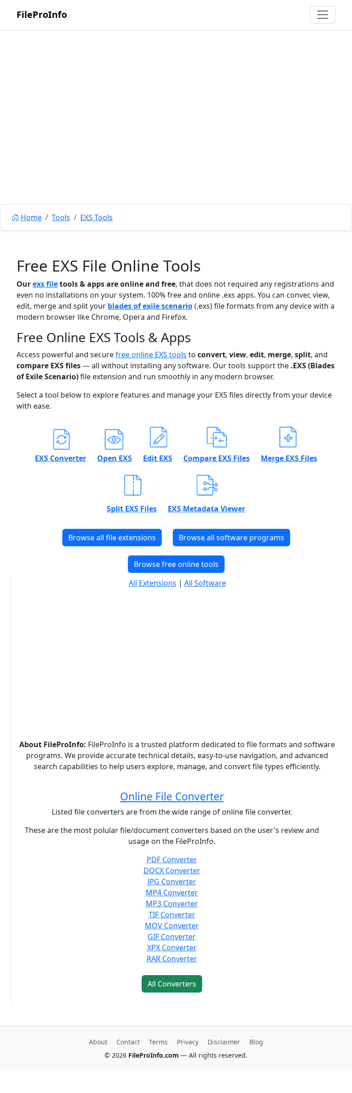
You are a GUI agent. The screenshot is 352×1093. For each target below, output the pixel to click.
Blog (256, 1042)
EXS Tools (96, 217)
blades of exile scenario (150, 306)
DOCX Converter (171, 871)
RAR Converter (172, 959)
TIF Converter (171, 915)
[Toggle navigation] (323, 15)
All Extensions (152, 583)
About (98, 1042)
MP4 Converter (172, 893)
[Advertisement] (176, 137)
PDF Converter (172, 859)
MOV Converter (172, 926)
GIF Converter (172, 937)
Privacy (187, 1042)
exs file (45, 284)
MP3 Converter (172, 904)
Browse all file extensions (112, 538)
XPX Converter (172, 948)
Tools (61, 217)
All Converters (172, 984)
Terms (158, 1042)
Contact (128, 1042)
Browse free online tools (176, 564)
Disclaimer (224, 1042)
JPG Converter (172, 882)
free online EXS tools (151, 355)
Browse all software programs (231, 538)
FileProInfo (41, 14)
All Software (205, 583)
